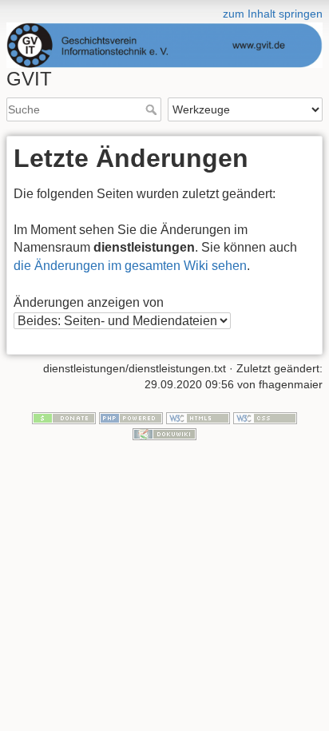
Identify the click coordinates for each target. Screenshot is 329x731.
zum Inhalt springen (273, 13)
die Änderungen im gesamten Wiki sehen (130, 265)
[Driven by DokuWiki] (164, 433)
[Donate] (64, 417)
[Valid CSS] (265, 417)
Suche (153, 109)
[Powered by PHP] (131, 417)
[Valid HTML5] (198, 417)
